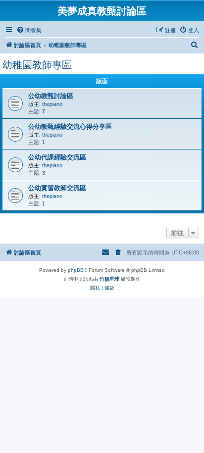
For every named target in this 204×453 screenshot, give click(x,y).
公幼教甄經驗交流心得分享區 (70, 126)
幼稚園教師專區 (37, 64)
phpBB (76, 270)
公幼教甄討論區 (50, 96)
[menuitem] (29, 30)
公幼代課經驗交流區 (57, 157)
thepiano (52, 104)
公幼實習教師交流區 (57, 188)
